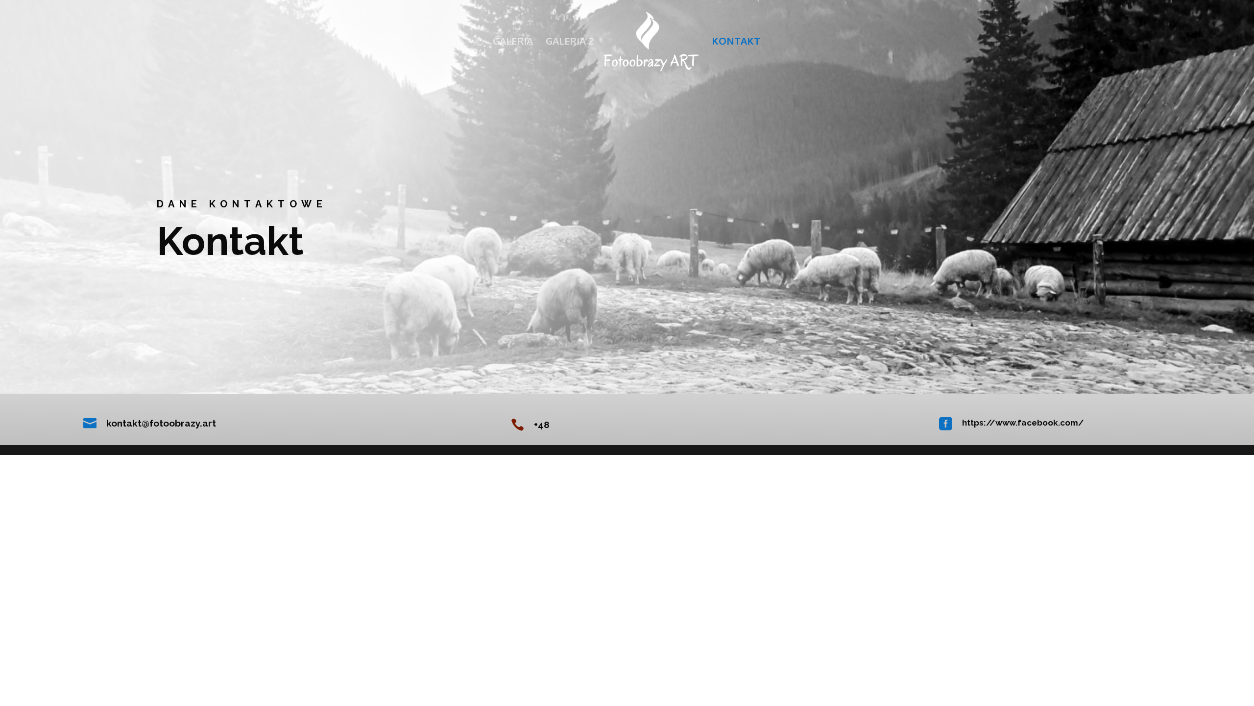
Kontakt (736, 42)
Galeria (513, 42)
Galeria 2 (569, 42)
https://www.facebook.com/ (1023, 423)
